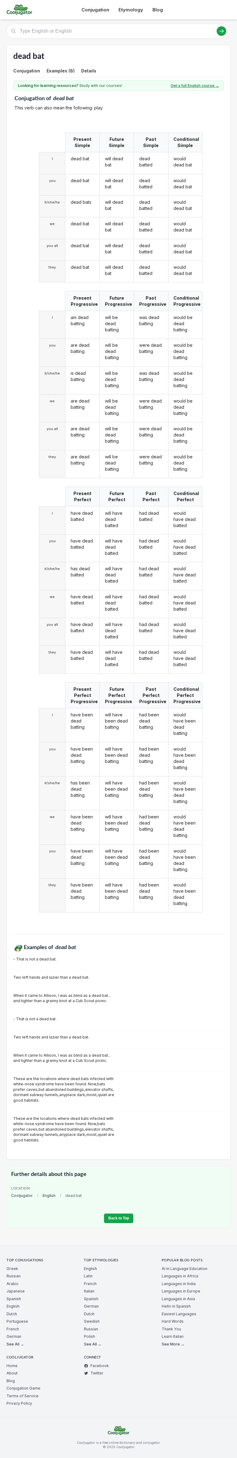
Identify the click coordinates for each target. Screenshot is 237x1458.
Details (88, 70)
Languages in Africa (180, 1276)
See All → (15, 1344)
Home (12, 1365)
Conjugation (95, 10)
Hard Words (173, 1321)
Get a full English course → (195, 85)
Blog (157, 10)
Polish (89, 1336)
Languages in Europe (181, 1291)
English (49, 1195)
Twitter (96, 1373)
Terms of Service (22, 1396)
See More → (173, 1344)
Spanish (13, 1298)
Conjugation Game (23, 1388)
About (12, 1373)
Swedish (92, 1321)
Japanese (15, 1291)
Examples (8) (61, 70)
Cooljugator (22, 1195)
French (12, 1329)
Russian (13, 1276)
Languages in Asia (178, 1298)
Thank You (171, 1329)
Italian (89, 1291)
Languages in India (179, 1283)
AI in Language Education (184, 1268)
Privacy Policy (19, 1403)
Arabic (12, 1283)
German (13, 1336)
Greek (12, 1268)
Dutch (11, 1314)
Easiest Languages (179, 1314)
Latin (88, 1276)
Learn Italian (173, 1336)
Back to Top (118, 1218)
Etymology (130, 10)
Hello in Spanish (176, 1306)
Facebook (99, 1365)
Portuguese (17, 1321)
